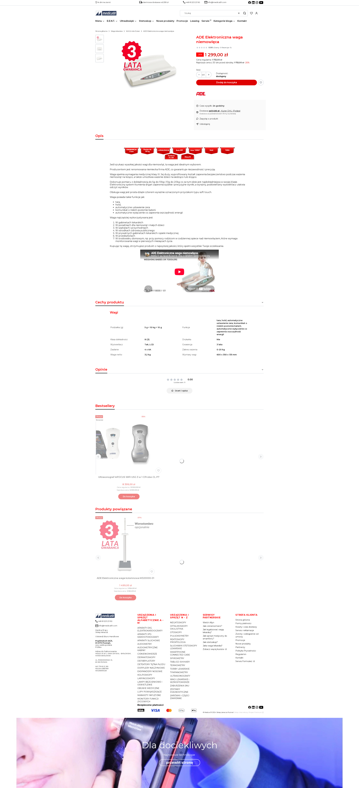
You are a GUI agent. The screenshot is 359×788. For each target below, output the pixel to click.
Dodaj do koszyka (226, 82)
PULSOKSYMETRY (179, 636)
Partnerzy (240, 647)
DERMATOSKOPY (146, 657)
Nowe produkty (243, 643)
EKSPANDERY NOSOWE (149, 671)
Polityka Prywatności (245, 650)
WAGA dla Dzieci (133, 31)
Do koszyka (129, 496)
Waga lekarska (117, 31)
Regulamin (240, 654)
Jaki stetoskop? (210, 642)
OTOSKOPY (176, 632)
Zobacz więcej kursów (214, 649)
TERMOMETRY (177, 665)
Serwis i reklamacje (244, 630)
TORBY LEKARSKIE (180, 669)
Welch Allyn (208, 622)
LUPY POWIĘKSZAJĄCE (149, 691)
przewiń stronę (179, 762)
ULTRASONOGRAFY (180, 676)
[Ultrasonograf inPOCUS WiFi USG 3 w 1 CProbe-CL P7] (128, 444)
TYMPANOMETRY (179, 672)
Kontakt (239, 658)
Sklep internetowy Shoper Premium (248, 712)
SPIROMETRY (177, 658)
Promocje (240, 640)
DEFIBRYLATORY (146, 661)
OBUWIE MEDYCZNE (148, 688)
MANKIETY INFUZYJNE (149, 695)
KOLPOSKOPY (144, 675)
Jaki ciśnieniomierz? (212, 626)
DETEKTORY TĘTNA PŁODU (151, 664)
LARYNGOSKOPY (146, 678)
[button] (244, 13)
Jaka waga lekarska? (212, 645)
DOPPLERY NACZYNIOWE (151, 668)
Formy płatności (243, 623)
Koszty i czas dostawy (246, 627)
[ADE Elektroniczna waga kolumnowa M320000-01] (125, 545)
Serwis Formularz (244, 661)
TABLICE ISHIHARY (180, 662)
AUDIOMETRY (144, 644)
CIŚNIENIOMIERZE (147, 654)
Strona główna (101, 31)
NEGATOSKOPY (178, 622)
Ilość (198, 70)
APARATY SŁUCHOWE (148, 640)
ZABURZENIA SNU (179, 685)
